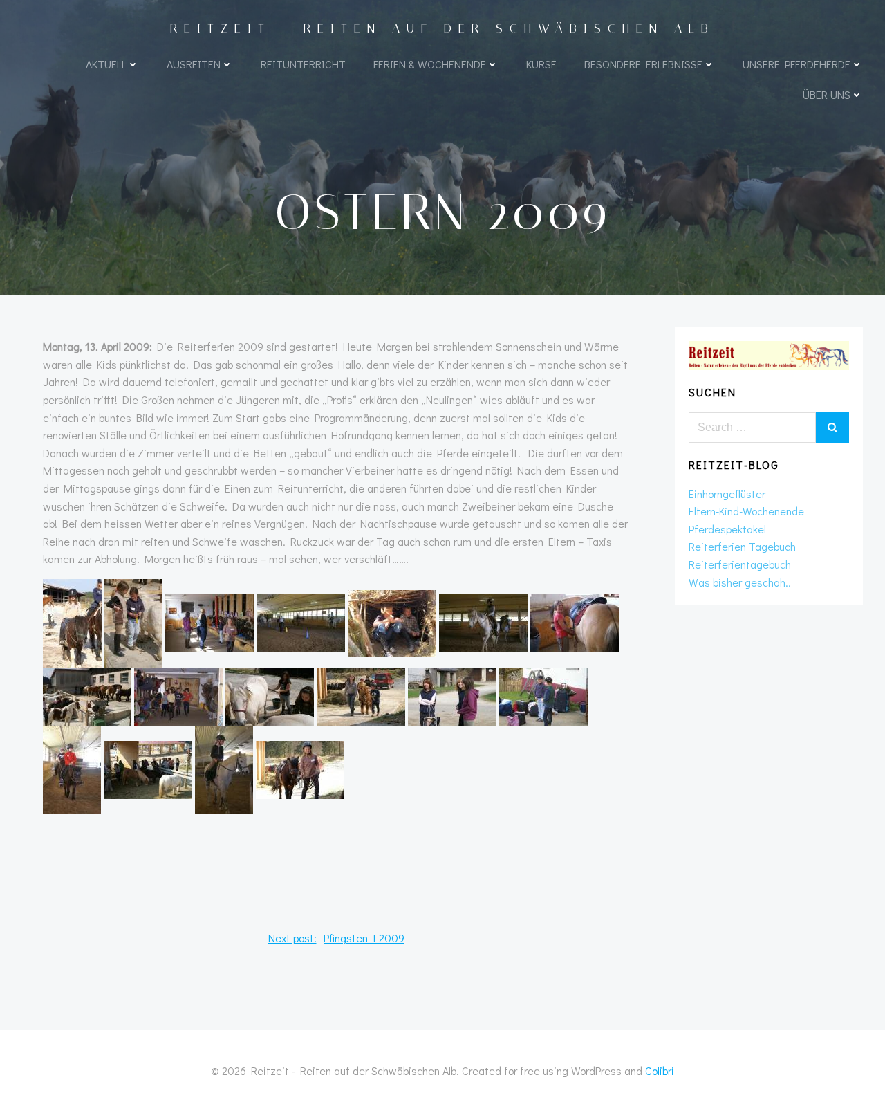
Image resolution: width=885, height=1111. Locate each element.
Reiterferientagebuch (740, 564)
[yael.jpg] (224, 768)
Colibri (659, 1070)
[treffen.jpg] (543, 695)
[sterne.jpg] (361, 695)
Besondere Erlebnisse (643, 64)
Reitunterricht (303, 64)
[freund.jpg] (300, 768)
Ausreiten (194, 64)
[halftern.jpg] (209, 621)
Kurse (541, 64)
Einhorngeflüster (727, 493)
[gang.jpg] (148, 768)
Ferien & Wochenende (429, 64)
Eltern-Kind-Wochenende (746, 511)
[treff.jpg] (452, 695)
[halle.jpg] (301, 621)
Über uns (826, 94)
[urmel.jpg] (72, 768)
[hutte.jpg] (392, 621)
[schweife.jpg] (269, 695)
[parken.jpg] (87, 695)
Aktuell (106, 64)
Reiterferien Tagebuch (742, 546)
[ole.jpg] (574, 621)
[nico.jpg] (483, 621)
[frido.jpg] (133, 621)
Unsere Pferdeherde (796, 64)
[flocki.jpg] (72, 621)
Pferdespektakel (727, 529)
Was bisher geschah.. (740, 582)
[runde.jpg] (178, 695)
